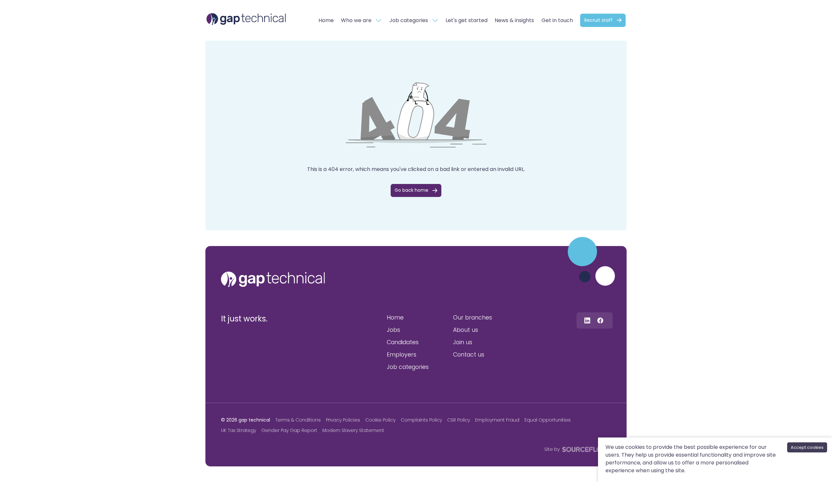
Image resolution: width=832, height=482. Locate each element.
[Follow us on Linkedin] (587, 320)
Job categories (408, 20)
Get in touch (557, 20)
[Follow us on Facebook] (600, 320)
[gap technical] (273, 279)
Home (326, 20)
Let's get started (467, 20)
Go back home (411, 190)
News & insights (514, 20)
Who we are (356, 20)
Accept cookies (807, 447)
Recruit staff (598, 20)
